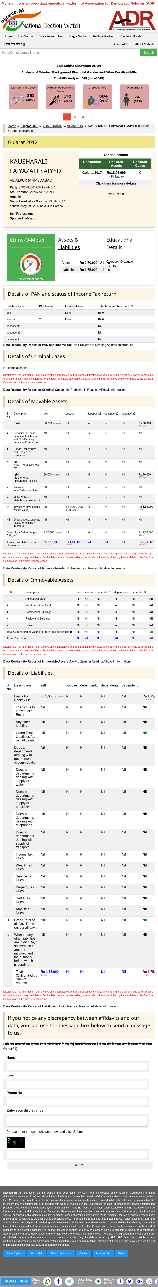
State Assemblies (51, 36)
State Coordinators (61, 1253)
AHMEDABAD (52, 126)
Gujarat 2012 (29, 126)
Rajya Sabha (78, 36)
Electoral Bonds (131, 36)
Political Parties (103, 36)
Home (7, 36)
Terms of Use (103, 1253)
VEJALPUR (75, 126)
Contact (83, 1253)
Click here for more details (116, 183)
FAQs (121, 1253)
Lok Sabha (25, 36)
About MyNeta (145, 44)
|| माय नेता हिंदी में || (14, 44)
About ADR (121, 44)
